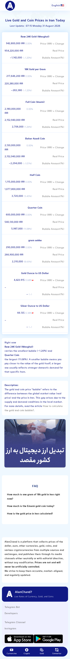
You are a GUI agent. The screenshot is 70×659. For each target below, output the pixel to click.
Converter (56, 653)
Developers (11, 613)
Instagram (10, 629)
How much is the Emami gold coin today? (30, 506)
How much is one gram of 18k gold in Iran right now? (33, 497)
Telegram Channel (15, 622)
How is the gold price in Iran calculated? (30, 514)
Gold (42, 653)
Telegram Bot (12, 607)
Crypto (27, 653)
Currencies (12, 653)
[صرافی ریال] (35, 443)
